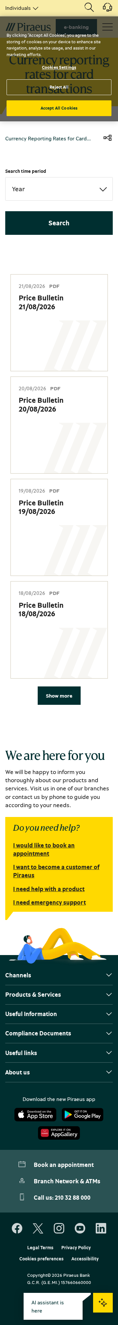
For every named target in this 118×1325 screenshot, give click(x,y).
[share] (107, 138)
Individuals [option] (18, 7)
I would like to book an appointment (44, 849)
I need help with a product (49, 889)
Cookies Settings (59, 67)
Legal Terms (40, 1248)
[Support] (103, 9)
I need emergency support (49, 902)
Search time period (25, 171)
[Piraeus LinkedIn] (101, 1228)
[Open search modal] (89, 8)
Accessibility (85, 1259)
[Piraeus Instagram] (59, 1228)
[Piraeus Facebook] (17, 1228)
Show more (59, 695)
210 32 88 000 (72, 1197)
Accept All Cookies (59, 108)
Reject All (58, 87)
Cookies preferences (41, 1259)
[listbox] (20, 7)
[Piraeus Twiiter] (38, 1228)
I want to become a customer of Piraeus (56, 871)
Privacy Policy (76, 1248)
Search (59, 222)
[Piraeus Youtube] (80, 1228)
